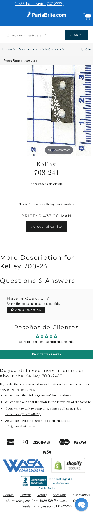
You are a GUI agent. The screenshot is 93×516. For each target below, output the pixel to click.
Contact (8, 495)
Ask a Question (27, 310)
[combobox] (35, 35)
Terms (41, 495)
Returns (25, 495)
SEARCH (77, 35)
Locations (59, 495)
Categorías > (52, 49)
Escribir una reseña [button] (46, 354)
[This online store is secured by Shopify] (68, 472)
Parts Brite (11, 60)
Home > (8, 49)
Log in (86, 49)
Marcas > (28, 49)
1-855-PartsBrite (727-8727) (39, 3)
